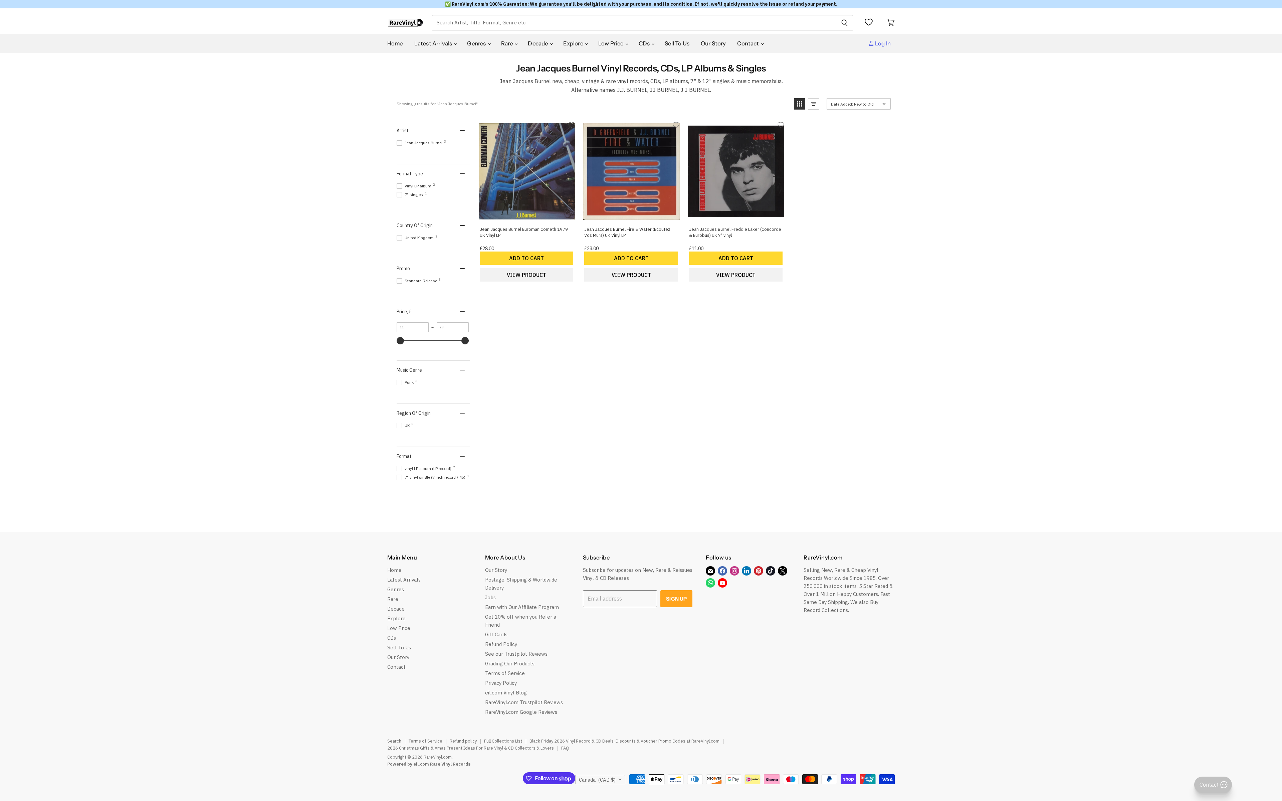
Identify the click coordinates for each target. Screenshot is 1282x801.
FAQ (565, 748)
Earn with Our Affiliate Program (522, 607)
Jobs (490, 597)
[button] (799, 104)
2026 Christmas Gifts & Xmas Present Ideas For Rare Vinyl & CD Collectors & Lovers (470, 748)
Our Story (713, 43)
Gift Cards (496, 634)
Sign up (676, 599)
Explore (573, 43)
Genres (477, 43)
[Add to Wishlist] (571, 124)
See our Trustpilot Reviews (516, 654)
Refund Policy (501, 644)
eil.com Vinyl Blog (506, 692)
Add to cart (526, 258)
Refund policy (463, 741)
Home (395, 43)
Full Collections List (503, 741)
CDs (645, 43)
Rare (507, 43)
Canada (597, 780)
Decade (538, 43)
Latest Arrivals (433, 43)
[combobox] (634, 22)
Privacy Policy (501, 683)
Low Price (611, 43)
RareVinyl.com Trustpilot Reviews (524, 702)
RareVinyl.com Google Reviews (521, 712)
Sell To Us (677, 43)
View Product (526, 275)
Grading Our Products (510, 663)
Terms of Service (505, 673)
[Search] (844, 22)
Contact (748, 43)
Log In (882, 43)
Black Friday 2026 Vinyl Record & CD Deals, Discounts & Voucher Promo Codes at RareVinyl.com (624, 741)
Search (394, 741)
